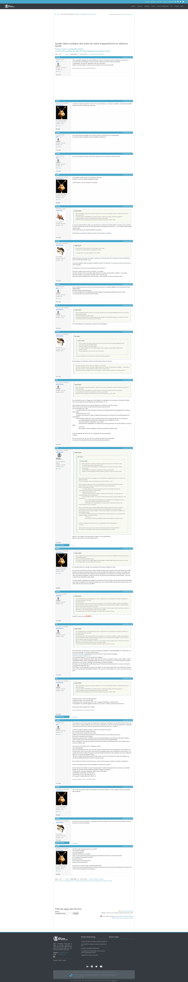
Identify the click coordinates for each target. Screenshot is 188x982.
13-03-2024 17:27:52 (127, 624)
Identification (84, 14)
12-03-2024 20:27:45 (127, 332)
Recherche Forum (92, 14)
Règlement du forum (117, 918)
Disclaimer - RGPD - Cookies (59, 960)
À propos (153, 1)
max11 (58, 206)
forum (58, 14)
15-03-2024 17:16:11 (127, 818)
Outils (153, 6)
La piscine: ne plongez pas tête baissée (90, 948)
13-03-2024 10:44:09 (127, 448)
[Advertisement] (94, 29)
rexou (58, 241)
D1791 (58, 591)
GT (57, 305)
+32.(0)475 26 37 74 (63, 952)
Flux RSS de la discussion (126, 911)
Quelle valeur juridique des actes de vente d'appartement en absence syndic (83, 51)
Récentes (124, 14)
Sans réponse (130, 14)
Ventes (133, 6)
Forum (176, 6)
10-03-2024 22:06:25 (127, 101)
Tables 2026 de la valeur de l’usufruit (89, 955)
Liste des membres (128, 918)
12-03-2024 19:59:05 (127, 305)
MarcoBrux (75, 717)
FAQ (171, 6)
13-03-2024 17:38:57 (127, 678)
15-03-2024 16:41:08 (127, 720)
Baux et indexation (162, 6)
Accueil (147, 1)
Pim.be (57, 49)
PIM (57, 448)
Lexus (58, 57)
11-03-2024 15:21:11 (127, 206)
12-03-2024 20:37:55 (127, 380)
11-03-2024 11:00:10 (127, 153)
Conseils (146, 6)
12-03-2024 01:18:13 (127, 241)
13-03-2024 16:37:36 (127, 591)
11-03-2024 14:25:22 (127, 174)
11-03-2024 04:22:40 (127, 132)
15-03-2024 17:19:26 (127, 846)
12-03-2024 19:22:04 (127, 284)
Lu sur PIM (159, 1)
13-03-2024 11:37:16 (127, 548)
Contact (165, 1)
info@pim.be (62, 954)
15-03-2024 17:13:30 (127, 787)
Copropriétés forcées (76, 49)
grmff (57, 101)
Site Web (59, 71)
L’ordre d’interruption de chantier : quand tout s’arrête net (94, 941)
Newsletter (171, 1)
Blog (182, 6)
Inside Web (114, 980)
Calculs (140, 6)
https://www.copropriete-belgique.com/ (81, 655)
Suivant (67, 54)
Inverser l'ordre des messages (96, 54)
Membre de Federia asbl (78, 977)
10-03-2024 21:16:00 (127, 57)
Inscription (77, 14)
